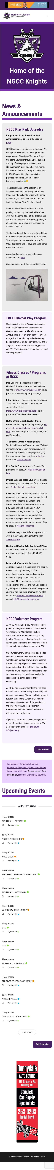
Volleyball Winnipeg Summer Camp (19, 874)
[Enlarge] (44, 6)
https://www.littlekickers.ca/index (21, 411)
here (23, 257)
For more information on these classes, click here (26, 428)
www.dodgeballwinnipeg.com (30, 595)
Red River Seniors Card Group (17, 981)
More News (43, 749)
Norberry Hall (12, 843)
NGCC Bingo (8, 857)
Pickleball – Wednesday (14, 892)
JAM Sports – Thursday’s (14, 1017)
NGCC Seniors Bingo (12, 839)
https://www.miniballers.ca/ (28, 390)
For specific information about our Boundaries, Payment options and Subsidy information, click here (26, 767)
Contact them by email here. (23, 487)
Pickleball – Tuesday (12, 821)
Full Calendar (42, 1044)
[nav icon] (46, 16)
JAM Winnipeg (13, 539)
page (8, 142)
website (39, 456)
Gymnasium (12, 825)
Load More (27, 1032)
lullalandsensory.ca (25, 526)
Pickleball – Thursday (13, 963)
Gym (4, 928)
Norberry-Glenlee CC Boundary (32, 775)
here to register (24, 459)
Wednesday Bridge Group (14, 910)
